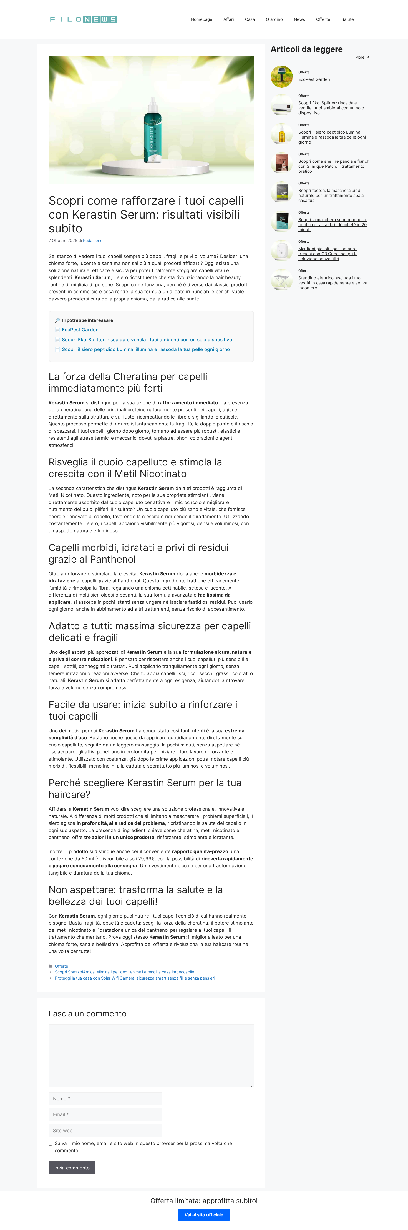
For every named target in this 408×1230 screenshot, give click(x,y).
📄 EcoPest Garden (77, 329)
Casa (250, 19)
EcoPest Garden (314, 79)
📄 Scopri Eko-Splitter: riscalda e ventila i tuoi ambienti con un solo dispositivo (143, 339)
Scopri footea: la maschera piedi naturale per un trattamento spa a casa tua (331, 195)
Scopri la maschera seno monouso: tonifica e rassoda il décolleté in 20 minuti (332, 224)
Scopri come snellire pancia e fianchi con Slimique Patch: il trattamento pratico (334, 166)
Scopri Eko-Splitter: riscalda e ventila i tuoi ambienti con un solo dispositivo (331, 108)
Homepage (201, 19)
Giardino (274, 19)
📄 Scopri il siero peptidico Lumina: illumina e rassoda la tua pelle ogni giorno (142, 349)
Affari (228, 19)
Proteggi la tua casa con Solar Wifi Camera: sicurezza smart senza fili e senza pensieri (135, 978)
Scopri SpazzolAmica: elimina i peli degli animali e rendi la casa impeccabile (124, 972)
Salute (347, 19)
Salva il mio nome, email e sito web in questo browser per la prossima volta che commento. (143, 1147)
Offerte (323, 19)
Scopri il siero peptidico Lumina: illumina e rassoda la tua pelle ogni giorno (332, 137)
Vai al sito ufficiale (204, 1215)
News (299, 19)
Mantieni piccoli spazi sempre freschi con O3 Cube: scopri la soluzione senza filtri (327, 253)
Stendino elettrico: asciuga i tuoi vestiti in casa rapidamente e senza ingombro (332, 282)
